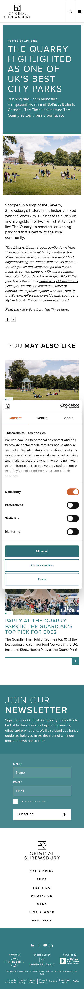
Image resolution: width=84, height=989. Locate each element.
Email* (17, 782)
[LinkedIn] (51, 945)
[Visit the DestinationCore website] (14, 960)
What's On (42, 896)
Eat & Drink (42, 871)
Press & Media (43, 981)
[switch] (73, 505)
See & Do (42, 888)
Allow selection (42, 565)
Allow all (42, 551)
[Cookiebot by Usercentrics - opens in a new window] (60, 406)
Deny (42, 579)
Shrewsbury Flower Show (58, 281)
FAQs (76, 981)
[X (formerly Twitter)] (13, 319)
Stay (42, 904)
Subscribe (25, 814)
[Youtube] (45, 945)
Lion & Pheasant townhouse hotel (41, 300)
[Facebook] (7, 319)
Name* (17, 764)
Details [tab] (42, 418)
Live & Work (41, 912)
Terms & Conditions (10, 981)
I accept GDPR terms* (34, 801)
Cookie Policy (33, 981)
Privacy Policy (23, 981)
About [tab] (69, 418)
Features (42, 920)
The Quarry (22, 226)
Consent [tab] (15, 418)
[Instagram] (33, 945)
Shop (42, 879)
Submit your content (65, 981)
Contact (53, 981)
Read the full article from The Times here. (37, 309)
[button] (79, 11)
